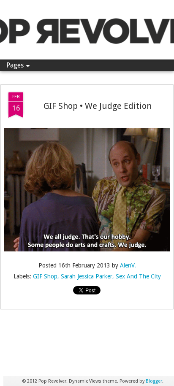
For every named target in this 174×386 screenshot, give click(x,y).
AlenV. (128, 265)
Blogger (154, 381)
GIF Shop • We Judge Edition (98, 106)
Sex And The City (138, 276)
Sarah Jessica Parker (86, 276)
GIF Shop (45, 276)
